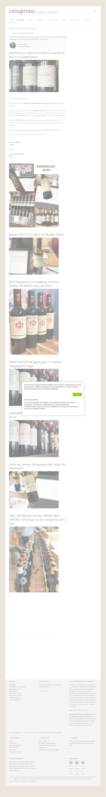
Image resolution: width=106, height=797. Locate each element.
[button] (77, 394)
